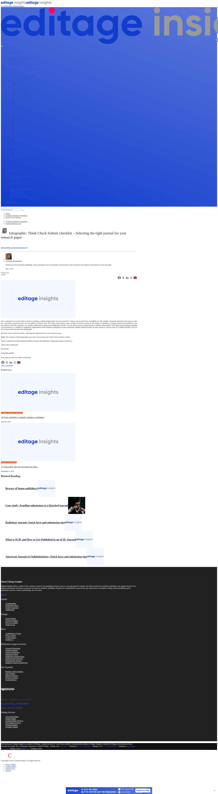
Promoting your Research (24, 126)
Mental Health (10, 146)
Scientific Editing (11, 727)
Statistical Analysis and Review (16, 663)
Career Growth (10, 106)
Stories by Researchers (18, 157)
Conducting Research (17, 74)
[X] (123, 278)
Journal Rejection (21, 99)
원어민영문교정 (84, 746)
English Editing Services (14, 721)
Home (7, 214)
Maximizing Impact (17, 191)
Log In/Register (6, 6)
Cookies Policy (10, 638)
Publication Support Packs (14, 657)
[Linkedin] (127, 278)
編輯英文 (25, 749)
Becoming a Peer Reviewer (24, 138)
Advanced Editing (12, 717)
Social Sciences (11, 680)
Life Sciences (10, 674)
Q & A (7, 162)
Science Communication (18, 118)
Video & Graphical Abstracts (25, 124)
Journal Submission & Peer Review (22, 93)
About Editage (10, 619)
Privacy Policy (10, 636)
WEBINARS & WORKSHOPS (21, 176)
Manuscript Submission (23, 95)
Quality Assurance (12, 608)
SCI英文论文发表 (110, 746)
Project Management (22, 134)
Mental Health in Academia (20, 151)
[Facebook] (119, 278)
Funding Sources (21, 114)
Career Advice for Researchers (25, 140)
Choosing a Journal (21, 89)
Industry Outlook (11, 184)
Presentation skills (21, 132)
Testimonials (9, 610)
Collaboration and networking (25, 130)
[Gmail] (135, 278)
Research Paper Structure (24, 85)
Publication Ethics (11, 606)
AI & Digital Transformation (20, 189)
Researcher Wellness (22, 155)
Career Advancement (17, 136)
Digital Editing (10, 719)
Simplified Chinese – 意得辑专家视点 (15, 704)
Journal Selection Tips (13, 224)
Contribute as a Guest (13, 633)
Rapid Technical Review (14, 659)
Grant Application (21, 116)
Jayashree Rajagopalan (13, 261)
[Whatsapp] (131, 278)
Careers (8, 771)
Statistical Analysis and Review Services (24, 64)
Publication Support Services (20, 60)
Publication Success (12, 53)
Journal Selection (16, 87)
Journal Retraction (21, 101)
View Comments (7, 365)
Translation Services (17, 62)
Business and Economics (14, 672)
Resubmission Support (13, 661)
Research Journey (11, 69)
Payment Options (11, 621)
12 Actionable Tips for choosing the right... (19, 467)
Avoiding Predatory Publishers (16, 216)
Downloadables (15, 178)
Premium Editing (11, 725)
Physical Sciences (11, 678)
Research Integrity (16, 193)
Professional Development (19, 128)
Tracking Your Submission (24, 97)
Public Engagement (21, 120)
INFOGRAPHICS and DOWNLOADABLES (13, 247)
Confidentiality (10, 604)
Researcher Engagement (18, 195)
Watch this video (57, 341)
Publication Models (21, 91)
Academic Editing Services (19, 58)
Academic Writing (21, 83)
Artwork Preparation (12, 648)
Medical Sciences (11, 676)
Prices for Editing (11, 623)
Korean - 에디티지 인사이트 (12, 708)
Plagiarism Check (11, 655)
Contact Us (9, 640)
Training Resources (12, 171)
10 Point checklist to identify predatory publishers (22, 417)
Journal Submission (12, 652)
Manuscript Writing (17, 81)
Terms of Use (10, 625)
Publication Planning (22, 79)
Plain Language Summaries (24, 122)
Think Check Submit (122, 325)
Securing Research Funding (20, 112)
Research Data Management (25, 77)
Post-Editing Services (13, 723)
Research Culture (21, 153)
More (4, 594)
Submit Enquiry (18, 6)
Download (5, 349)
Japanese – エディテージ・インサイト (16, 699)
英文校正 (64, 746)
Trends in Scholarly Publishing (21, 197)
